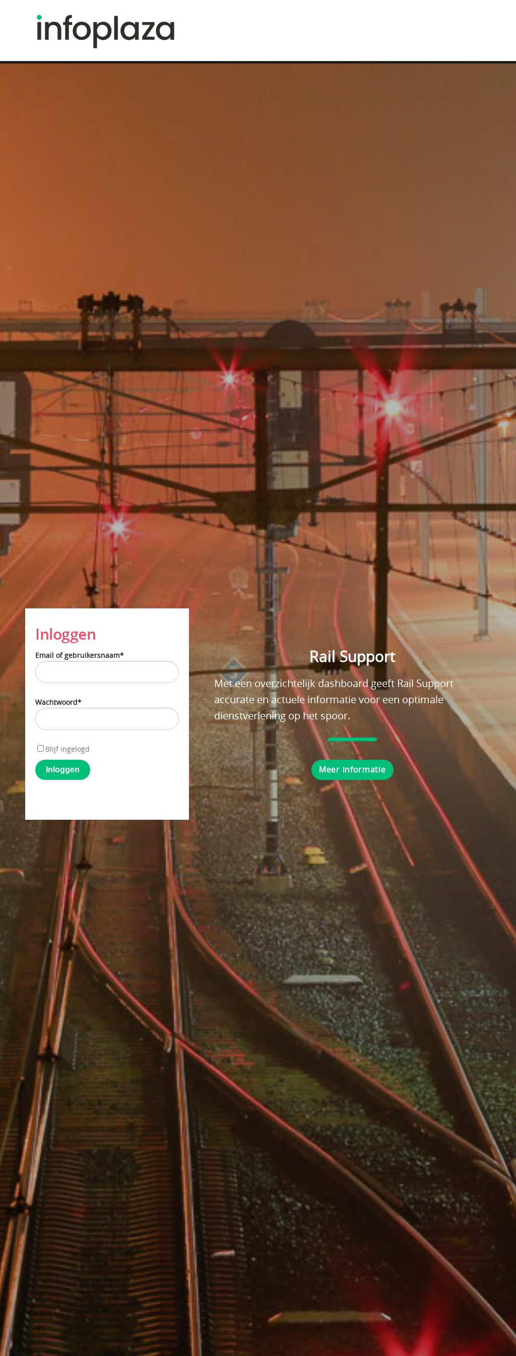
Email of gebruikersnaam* (79, 655)
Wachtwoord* (58, 702)
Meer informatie (352, 769)
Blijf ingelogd (67, 749)
